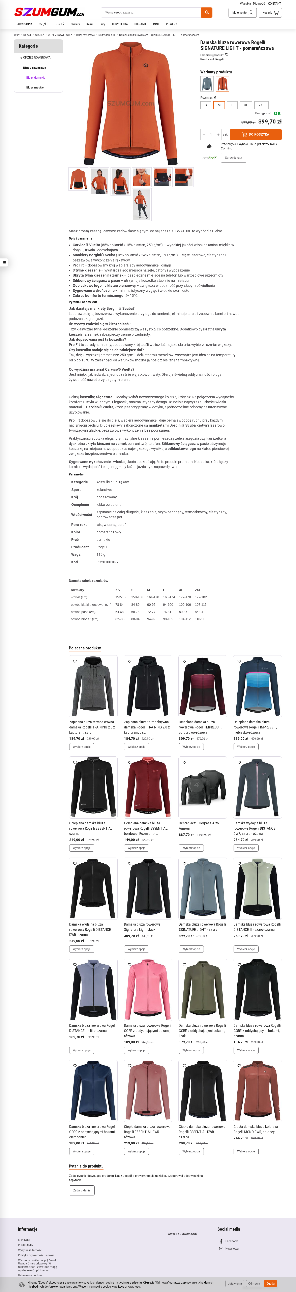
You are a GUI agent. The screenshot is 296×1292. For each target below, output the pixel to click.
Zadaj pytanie (81, 1190)
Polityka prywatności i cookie (36, 1255)
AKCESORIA (24, 24)
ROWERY (171, 24)
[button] (78, 179)
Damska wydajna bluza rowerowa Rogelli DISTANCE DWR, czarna (90, 929)
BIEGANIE (140, 24)
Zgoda (270, 1283)
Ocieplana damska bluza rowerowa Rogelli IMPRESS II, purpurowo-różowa (200, 727)
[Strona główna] (49, 11)
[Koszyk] (270, 13)
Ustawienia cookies (30, 1275)
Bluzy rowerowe (34, 68)
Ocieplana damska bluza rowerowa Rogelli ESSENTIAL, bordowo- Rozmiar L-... (146, 828)
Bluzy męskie (35, 87)
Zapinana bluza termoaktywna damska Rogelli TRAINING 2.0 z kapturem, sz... (92, 727)
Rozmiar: (208, 98)
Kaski (89, 24)
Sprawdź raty (233, 157)
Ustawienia (235, 1283)
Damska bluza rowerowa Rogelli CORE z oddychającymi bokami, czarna (257, 1030)
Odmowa (254, 1283)
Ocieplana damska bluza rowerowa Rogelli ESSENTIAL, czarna (91, 828)
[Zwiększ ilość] (203, 134)
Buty (102, 24)
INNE (156, 24)
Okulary (75, 24)
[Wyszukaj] (206, 12)
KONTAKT (274, 3)
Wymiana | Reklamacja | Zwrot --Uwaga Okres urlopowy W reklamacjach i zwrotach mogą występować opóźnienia (38, 1265)
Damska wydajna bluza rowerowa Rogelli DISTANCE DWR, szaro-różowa (254, 828)
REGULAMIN (25, 1245)
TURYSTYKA (120, 24)
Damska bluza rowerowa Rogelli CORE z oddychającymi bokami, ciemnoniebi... (92, 1131)
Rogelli (219, 59)
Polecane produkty (85, 648)
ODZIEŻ (59, 24)
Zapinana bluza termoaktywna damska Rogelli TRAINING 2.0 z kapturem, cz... (147, 727)
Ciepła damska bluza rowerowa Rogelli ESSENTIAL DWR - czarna (202, 1131)
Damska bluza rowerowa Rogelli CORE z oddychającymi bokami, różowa (147, 1030)
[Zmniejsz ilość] (218, 134)
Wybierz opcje (82, 746)
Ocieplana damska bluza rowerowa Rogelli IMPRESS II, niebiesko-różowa (255, 727)
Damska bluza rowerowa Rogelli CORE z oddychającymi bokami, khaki (202, 1030)
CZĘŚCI (43, 24)
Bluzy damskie (35, 77)
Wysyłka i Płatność (252, 3)
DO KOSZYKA (259, 134)
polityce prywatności (127, 1286)
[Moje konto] (243, 13)
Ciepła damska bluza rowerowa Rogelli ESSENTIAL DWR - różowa (147, 1131)
